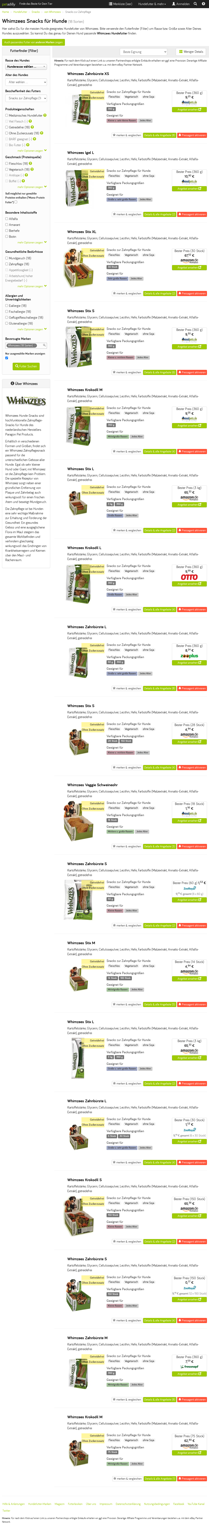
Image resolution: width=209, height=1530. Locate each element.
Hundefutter (20, 11)
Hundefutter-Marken (39, 1504)
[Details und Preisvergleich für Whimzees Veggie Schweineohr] (78, 840)
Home (5, 11)
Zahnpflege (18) (18, 264)
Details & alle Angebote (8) (159, 135)
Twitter (6, 1510)
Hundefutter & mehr (151, 4)
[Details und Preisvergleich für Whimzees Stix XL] (78, 287)
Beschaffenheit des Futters (23, 91)
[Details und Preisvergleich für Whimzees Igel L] (78, 208)
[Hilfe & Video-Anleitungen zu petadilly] (203, 4)
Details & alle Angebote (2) (160, 214)
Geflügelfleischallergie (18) (25, 317)
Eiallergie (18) (17, 305)
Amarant (14, 225)
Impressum (106, 1504)
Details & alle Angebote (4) (159, 451)
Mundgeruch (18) (19, 258)
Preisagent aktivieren (193, 135)
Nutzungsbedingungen (157, 1504)
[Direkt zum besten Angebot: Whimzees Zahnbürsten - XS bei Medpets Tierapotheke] (189, 102)
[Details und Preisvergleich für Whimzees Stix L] (78, 524)
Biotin (12, 236)
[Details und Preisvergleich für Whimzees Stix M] (78, 998)
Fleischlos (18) (18, 163)
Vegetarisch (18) (19, 169)
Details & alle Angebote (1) (160, 1478)
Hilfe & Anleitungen (13, 1504)
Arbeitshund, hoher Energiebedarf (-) (19, 278)
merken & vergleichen (128, 135)
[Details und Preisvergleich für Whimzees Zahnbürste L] (78, 682)
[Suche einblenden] (195, 4)
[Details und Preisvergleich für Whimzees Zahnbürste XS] (78, 129)
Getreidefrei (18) (19, 127)
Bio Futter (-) (16, 145)
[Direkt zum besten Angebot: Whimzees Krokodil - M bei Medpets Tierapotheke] (189, 418)
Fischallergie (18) (19, 311)
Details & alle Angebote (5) (159, 1004)
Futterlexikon (75, 1504)
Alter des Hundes (16, 75)
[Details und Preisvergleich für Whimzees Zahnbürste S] (78, 919)
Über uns (91, 1504)
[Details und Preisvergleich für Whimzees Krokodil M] (78, 445)
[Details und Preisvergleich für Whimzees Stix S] (78, 366)
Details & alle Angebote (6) (159, 372)
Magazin (59, 1504)
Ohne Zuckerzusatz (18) (23, 133)
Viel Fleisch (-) (18, 121)
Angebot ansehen (188, 109)
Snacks (36, 11)
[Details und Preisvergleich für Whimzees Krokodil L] (78, 603)
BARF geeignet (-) (20, 139)
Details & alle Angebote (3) (159, 846)
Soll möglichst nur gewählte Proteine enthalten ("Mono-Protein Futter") (25, 198)
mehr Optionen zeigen (30, 150)
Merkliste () (122, 4)
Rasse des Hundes (17, 60)
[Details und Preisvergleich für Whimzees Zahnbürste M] (78, 1393)
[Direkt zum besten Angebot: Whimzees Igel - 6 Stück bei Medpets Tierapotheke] (189, 181)
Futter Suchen (28, 366)
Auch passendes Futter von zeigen (33, 42)
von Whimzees (52, 11)
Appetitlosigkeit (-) (20, 270)
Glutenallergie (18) (20, 323)
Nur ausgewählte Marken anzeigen (25, 353)
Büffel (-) (14, 181)
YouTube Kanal (196, 1504)
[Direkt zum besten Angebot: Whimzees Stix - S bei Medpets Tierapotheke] (189, 340)
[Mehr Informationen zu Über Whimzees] (26, 401)
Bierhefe (13, 230)
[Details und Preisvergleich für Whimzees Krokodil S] (78, 1235)
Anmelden (182, 4)
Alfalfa (13, 219)
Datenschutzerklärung (128, 1504)
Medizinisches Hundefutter (25, 115)
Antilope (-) (16, 175)
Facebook (178, 1504)
